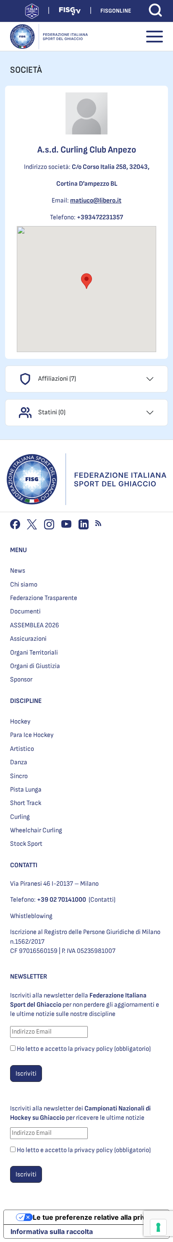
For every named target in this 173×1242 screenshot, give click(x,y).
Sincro (19, 776)
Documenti (25, 612)
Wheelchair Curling (36, 830)
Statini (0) (52, 412)
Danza (18, 762)
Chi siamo (23, 585)
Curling (20, 817)
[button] (86, 281)
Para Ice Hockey (32, 735)
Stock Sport (26, 844)
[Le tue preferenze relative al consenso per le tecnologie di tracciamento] (158, 1227)
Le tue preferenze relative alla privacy (95, 1217)
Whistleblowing (31, 916)
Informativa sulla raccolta (51, 1231)
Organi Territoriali (34, 653)
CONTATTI (23, 865)
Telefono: (48, 900)
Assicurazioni (28, 639)
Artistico (22, 749)
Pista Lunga (26, 790)
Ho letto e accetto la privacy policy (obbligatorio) (84, 1049)
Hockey (20, 722)
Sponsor (21, 680)
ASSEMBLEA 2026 (34, 625)
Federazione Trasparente (43, 598)
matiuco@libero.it (95, 201)
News (17, 571)
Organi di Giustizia (35, 666)
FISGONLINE (115, 10)
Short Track (25, 803)
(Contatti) (102, 900)
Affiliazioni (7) (57, 379)
